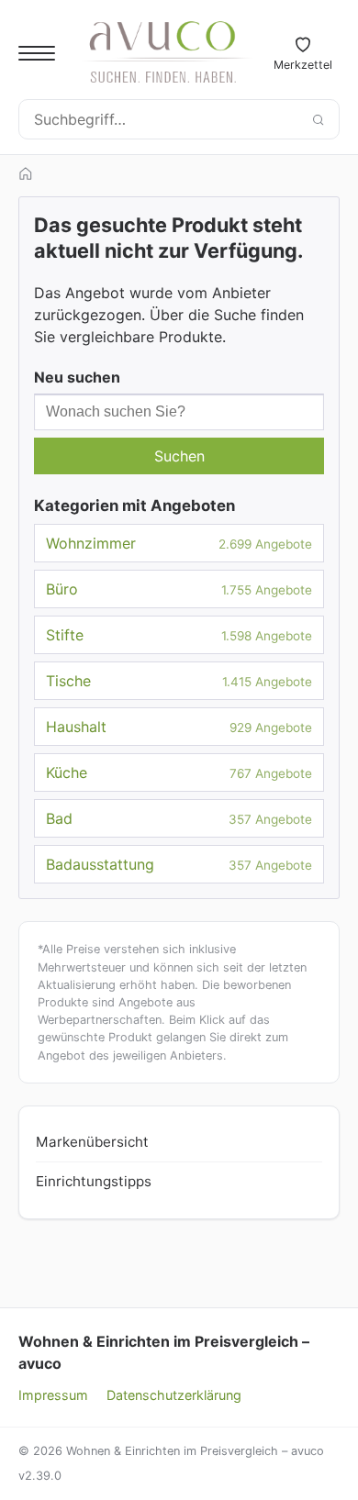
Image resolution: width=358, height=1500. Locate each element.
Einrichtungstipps (93, 1181)
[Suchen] (317, 119)
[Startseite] (25, 173)
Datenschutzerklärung (173, 1395)
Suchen (179, 456)
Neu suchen (77, 377)
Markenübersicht (92, 1141)
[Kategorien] (36, 53)
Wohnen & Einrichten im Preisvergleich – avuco (163, 1352)
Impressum (53, 1395)
